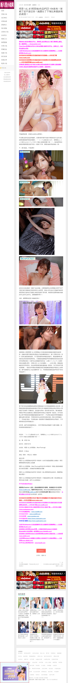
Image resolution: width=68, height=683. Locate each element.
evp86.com (32, 492)
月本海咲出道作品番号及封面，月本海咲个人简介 (53, 565)
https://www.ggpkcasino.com (37, 521)
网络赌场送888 (7, 79)
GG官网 (37, 665)
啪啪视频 (59, 653)
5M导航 (60, 662)
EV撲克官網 (57, 668)
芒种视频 (49, 665)
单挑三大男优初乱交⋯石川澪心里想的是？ (58, 611)
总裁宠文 (34, 5)
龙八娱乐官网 (36, 671)
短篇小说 (4, 53)
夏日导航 (50, 671)
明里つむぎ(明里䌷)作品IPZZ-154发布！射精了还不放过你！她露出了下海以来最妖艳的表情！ (41, 11)
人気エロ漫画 (48, 662)
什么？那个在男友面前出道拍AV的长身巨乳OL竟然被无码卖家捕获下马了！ (47, 613)
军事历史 (4, 49)
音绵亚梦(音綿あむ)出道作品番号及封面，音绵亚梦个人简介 (47, 636)
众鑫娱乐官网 (39, 659)
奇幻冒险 (4, 28)
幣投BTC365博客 (36, 668)
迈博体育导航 (55, 659)
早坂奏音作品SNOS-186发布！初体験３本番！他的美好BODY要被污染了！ (35, 637)
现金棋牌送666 (7, 81)
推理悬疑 (4, 42)
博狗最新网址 (32, 656)
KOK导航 (41, 662)
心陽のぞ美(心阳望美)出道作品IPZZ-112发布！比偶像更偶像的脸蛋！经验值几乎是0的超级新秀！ (23, 614)
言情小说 (4, 14)
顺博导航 (55, 662)
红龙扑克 (20, 659)
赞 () (42, 551)
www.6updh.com (40, 543)
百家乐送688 (7, 72)
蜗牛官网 (32, 665)
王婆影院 (32, 674)
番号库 (47, 653)
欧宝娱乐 (51, 668)
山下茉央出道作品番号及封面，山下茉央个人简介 (23, 636)
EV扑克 (20, 656)
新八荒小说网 (7, 4)
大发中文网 (51, 674)
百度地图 (45, 677)
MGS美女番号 (27, 653)
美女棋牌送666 (7, 77)
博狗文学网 (56, 656)
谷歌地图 (41, 677)
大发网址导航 (47, 659)
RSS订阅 (4, 68)
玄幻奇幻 (4, 18)
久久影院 (43, 665)
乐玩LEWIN (44, 668)
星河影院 (20, 653)
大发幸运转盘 (35, 653)
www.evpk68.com (35, 514)
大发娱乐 (55, 665)
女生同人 (4, 35)
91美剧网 (56, 671)
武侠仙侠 (4, 21)
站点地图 (36, 677)
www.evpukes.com (33, 516)
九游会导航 (34, 662)
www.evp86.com (24, 490)
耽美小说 (4, 63)
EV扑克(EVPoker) (27, 484)
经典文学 (4, 60)
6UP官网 (32, 659)
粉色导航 (25, 656)
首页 (2, 11)
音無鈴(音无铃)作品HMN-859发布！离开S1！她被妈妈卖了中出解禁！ (58, 636)
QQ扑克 (37, 674)
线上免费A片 (7, 74)
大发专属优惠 (44, 674)
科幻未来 (4, 56)
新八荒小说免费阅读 (52, 679)
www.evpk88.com (36, 512)
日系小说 (4, 46)
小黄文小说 (39, 656)
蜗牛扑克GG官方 (48, 656)
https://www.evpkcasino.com (37, 518)
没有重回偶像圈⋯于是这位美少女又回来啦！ (29, 565)
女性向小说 (4, 32)
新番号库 (26, 659)
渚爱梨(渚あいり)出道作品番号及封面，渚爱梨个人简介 (35, 612)
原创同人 (4, 25)
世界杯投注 (44, 671)
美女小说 (42, 653)
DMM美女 (53, 653)
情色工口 (4, 39)
